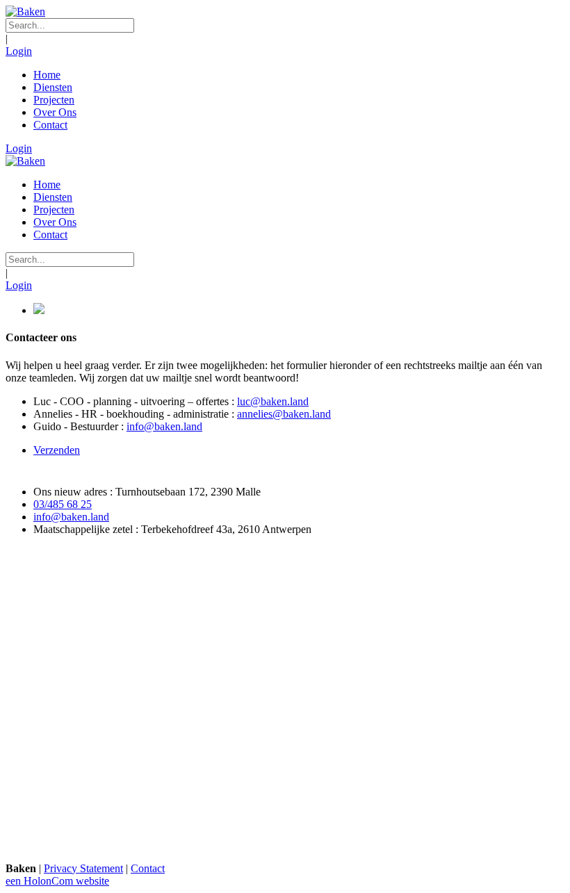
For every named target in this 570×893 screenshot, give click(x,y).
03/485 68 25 (62, 504)
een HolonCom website (57, 881)
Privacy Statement (83, 868)
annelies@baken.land (284, 414)
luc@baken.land (273, 401)
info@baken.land (164, 426)
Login (19, 51)
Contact (148, 868)
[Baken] (25, 11)
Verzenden (56, 450)
